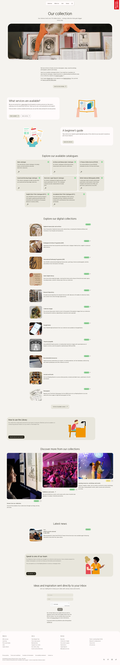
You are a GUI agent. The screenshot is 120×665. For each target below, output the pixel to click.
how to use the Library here (49, 80)
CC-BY (26, 660)
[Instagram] (112, 659)
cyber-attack (24, 104)
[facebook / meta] (108, 659)
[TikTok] (116, 659)
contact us (49, 622)
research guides (59, 75)
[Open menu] (72, 3)
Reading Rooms (67, 78)
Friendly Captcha (67, 605)
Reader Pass (50, 78)
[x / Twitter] (104, 659)
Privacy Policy (55, 618)
